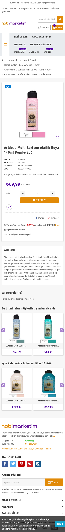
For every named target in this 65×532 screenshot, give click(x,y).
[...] (54, 436)
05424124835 (31, 444)
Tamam (55, 482)
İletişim (56, 8)
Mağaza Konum (26, 8)
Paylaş (41, 218)
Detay (57, 225)
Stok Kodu (8, 162)
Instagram (38, 464)
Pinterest (55, 218)
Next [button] (62, 330)
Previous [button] (3, 330)
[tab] (32, 249)
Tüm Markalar (9, 8)
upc (6, 169)
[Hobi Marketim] (14, 23)
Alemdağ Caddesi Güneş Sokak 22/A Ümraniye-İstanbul (26, 449)
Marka (7, 159)
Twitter (13, 464)
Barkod (8, 165)
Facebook (5, 464)
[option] (16, 334)
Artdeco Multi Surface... (16, 346)
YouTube (21, 464)
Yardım (6, 12)
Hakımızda (44, 8)
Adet (8, 193)
